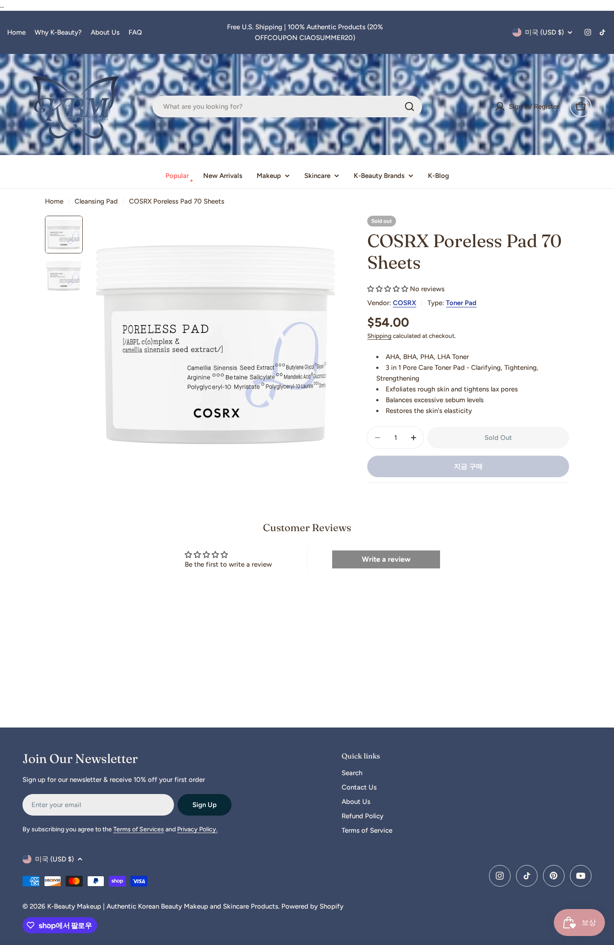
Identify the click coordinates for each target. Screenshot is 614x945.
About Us (105, 32)
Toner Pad (461, 303)
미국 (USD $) (544, 32)
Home (16, 32)
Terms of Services (138, 829)
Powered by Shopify (312, 906)
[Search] (409, 106)
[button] (387, 289)
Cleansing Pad (96, 201)
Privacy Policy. (197, 829)
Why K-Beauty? (58, 32)
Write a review (386, 559)
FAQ (135, 32)
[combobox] (287, 106)
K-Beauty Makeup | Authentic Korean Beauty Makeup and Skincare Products (162, 906)
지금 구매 (468, 466)
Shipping (379, 335)
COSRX (404, 303)
